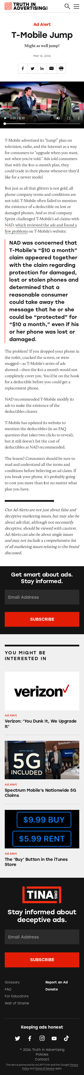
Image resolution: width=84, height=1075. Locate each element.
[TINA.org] (41, 894)
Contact (42, 1059)
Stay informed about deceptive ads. (42, 916)
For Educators (17, 996)
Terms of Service (44, 1068)
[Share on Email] (51, 68)
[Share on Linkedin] (42, 68)
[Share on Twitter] (32, 68)
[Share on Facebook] (23, 68)
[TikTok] (66, 1038)
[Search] (67, 6)
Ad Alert (42, 24)
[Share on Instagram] (42, 1038)
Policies (42, 1054)
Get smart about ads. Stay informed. (42, 578)
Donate (51, 989)
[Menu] (76, 6)
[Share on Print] (61, 68)
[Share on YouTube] (54, 1038)
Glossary (12, 982)
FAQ (8, 989)
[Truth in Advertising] (26, 6)
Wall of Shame (17, 1003)
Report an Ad (56, 982)
